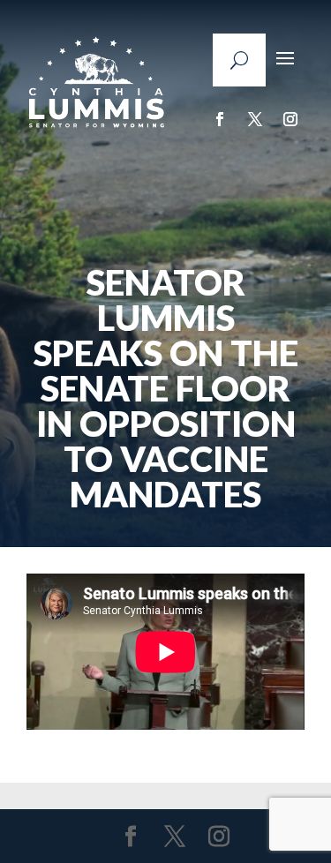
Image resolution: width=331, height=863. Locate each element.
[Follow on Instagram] (290, 119)
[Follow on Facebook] (220, 119)
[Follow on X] (255, 119)
